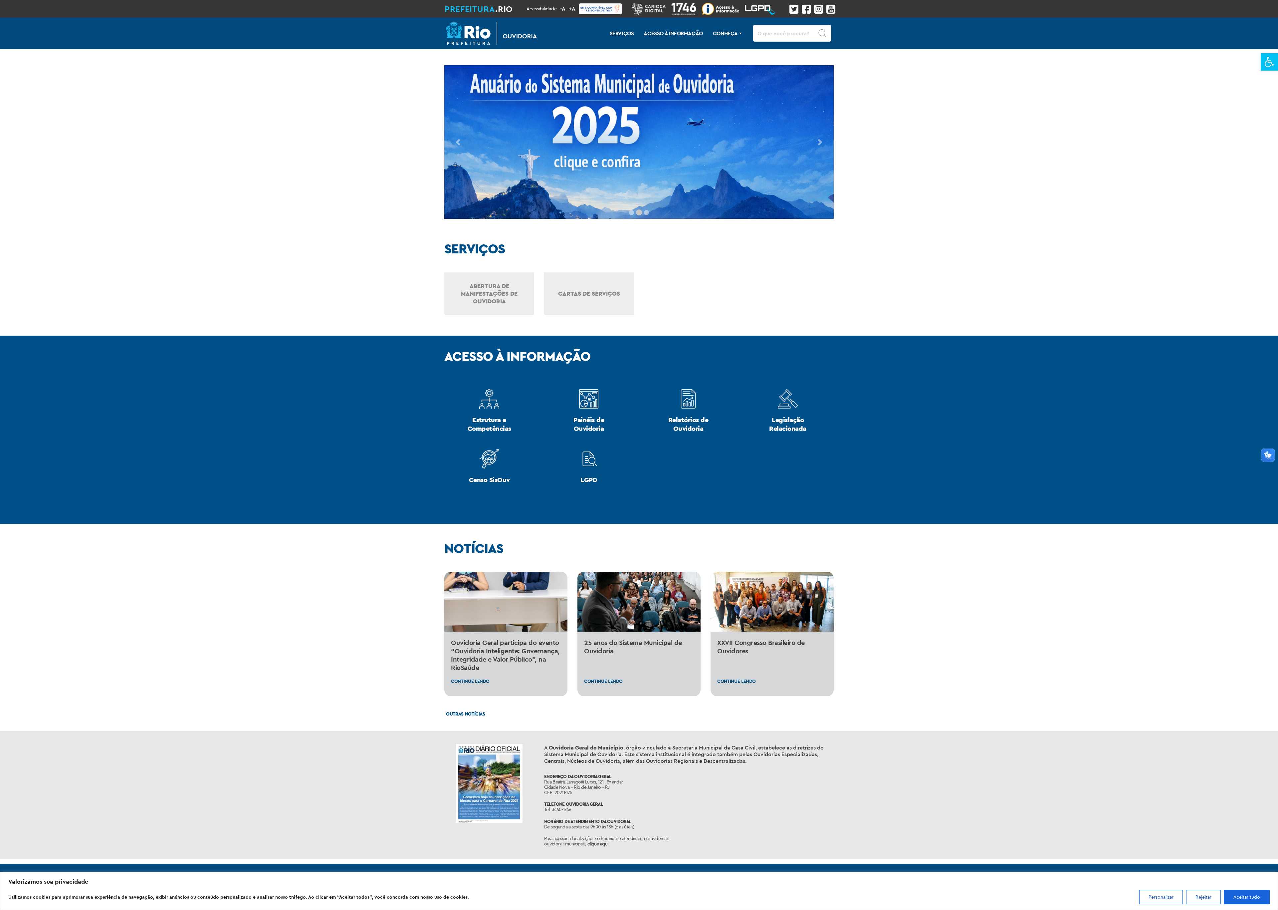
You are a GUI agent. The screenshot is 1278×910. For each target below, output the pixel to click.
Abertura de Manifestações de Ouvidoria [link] (489, 293)
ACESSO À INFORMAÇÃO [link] (673, 33)
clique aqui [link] (597, 844)
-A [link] (562, 8)
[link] (1269, 62)
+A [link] (572, 8)
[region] (639, 891)
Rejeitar (1203, 897)
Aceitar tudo (1246, 897)
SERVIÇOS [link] (622, 33)
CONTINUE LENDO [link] (470, 681)
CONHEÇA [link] (725, 33)
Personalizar (1161, 897)
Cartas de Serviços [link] (589, 293)
